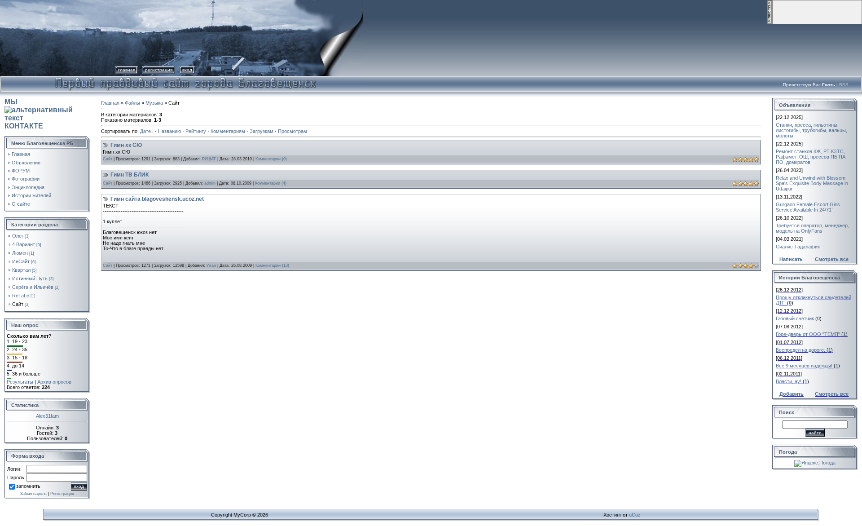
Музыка (154, 103)
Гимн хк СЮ (126, 145)
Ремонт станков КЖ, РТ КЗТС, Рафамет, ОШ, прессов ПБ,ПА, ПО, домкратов (811, 157)
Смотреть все (832, 259)
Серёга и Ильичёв (32, 287)
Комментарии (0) (271, 159)
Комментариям (228, 131)
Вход (187, 69)
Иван (211, 265)
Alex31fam (47, 416)
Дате (145, 131)
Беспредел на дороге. (800, 350)
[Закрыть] (769, 22)
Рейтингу (195, 131)
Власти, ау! (788, 381)
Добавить (791, 394)
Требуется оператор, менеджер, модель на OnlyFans (812, 228)
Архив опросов (54, 382)
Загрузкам (261, 131)
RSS (844, 84)
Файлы (132, 103)
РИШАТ (209, 159)
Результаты (20, 382)
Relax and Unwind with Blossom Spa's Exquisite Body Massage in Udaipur (812, 183)
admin (210, 183)
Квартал (21, 270)
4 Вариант (23, 244)
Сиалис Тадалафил (798, 246)
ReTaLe (20, 295)
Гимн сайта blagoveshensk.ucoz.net (157, 199)
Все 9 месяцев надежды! (804, 365)
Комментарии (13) (272, 265)
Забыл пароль (33, 493)
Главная (126, 69)
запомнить (28, 486)
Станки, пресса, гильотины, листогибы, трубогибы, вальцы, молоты (811, 130)
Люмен (20, 253)
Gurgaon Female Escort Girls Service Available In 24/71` (808, 207)
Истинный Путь (30, 278)
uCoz (635, 514)
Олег (17, 236)
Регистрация (158, 69)
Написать (791, 259)
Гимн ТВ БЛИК (129, 175)
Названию (169, 131)
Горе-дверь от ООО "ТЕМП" (808, 334)
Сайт (17, 304)
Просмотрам (292, 131)
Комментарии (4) (270, 183)
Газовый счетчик (795, 318)
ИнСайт (21, 261)
